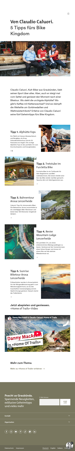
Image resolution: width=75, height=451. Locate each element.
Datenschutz (9, 448)
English (52, 448)
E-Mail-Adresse (43, 397)
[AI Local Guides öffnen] (69, 445)
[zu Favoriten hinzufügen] (68, 14)
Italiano (60, 448)
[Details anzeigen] (72, 443)
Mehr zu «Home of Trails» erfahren (26, 368)
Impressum (20, 448)
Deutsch (46, 448)
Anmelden (65, 402)
